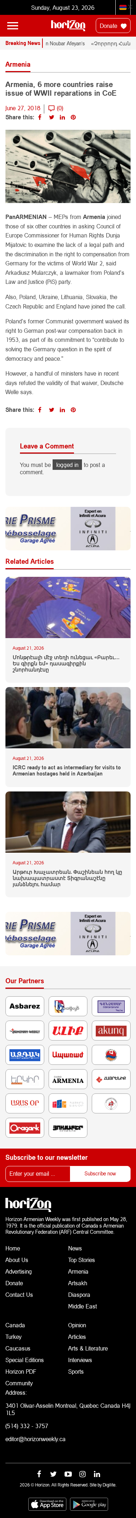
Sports (76, 1371)
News (75, 1248)
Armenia (78, 1271)
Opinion (77, 1324)
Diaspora (79, 1294)
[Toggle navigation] (12, 25)
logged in (67, 464)
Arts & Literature (88, 1348)
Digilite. (109, 1485)
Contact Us (19, 1294)
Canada (15, 1324)
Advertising (18, 1271)
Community (19, 1383)
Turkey (13, 1336)
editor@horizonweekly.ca (35, 1438)
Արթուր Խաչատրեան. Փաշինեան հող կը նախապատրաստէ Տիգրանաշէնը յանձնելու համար (67, 878)
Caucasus (17, 1348)
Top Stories (81, 1259)
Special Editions (24, 1359)
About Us (16, 1259)
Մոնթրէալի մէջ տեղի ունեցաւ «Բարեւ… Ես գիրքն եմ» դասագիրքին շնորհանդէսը (66, 663)
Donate (109, 25)
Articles (77, 1336)
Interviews (80, 1359)
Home (12, 1248)
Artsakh (77, 1282)
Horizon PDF (20, 1371)
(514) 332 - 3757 (26, 1425)
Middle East (82, 1306)
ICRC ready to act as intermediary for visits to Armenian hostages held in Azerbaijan (67, 771)
